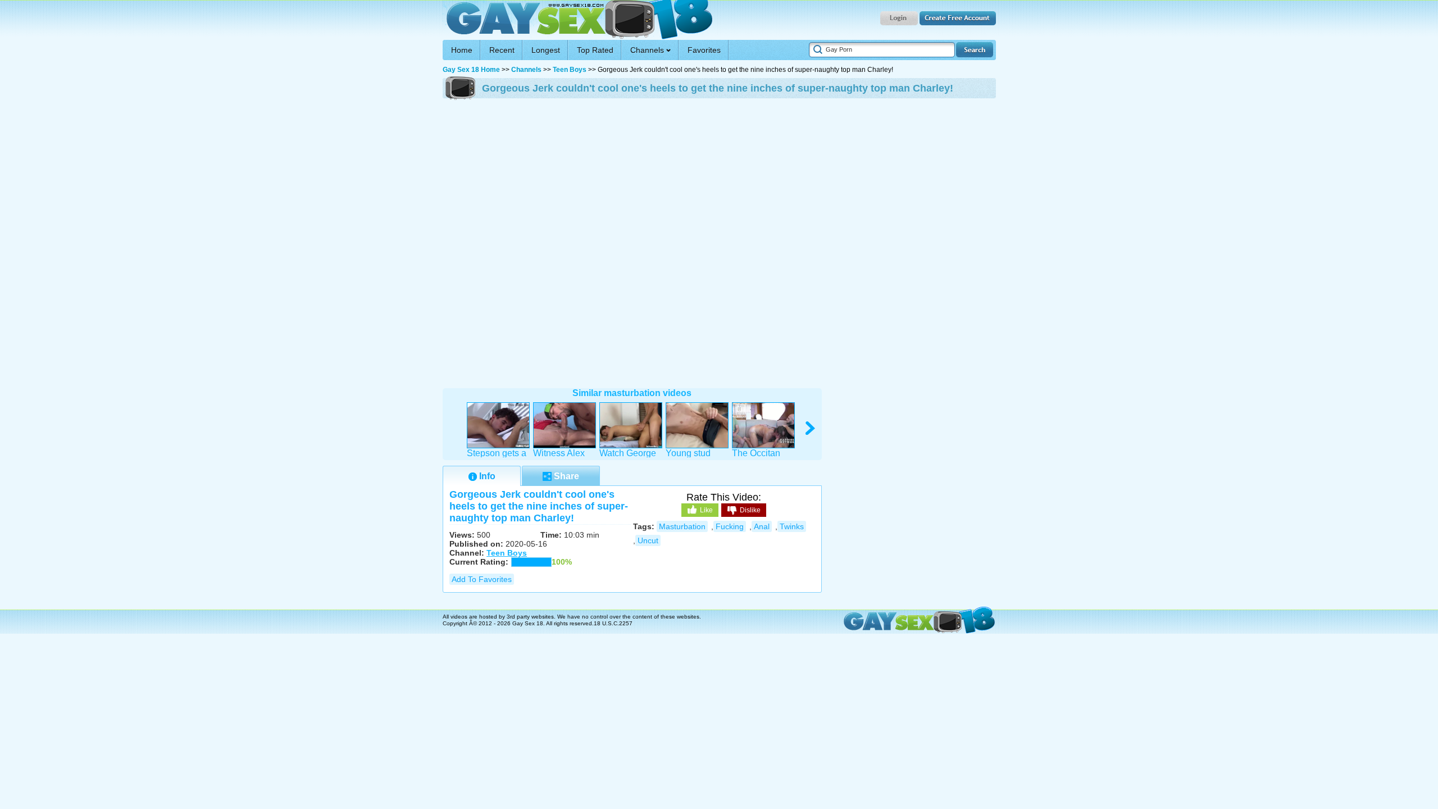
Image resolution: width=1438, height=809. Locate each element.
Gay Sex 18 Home (471, 70)
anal (762, 526)
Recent (502, 50)
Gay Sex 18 (578, 20)
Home (461, 50)
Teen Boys (569, 70)
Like (706, 510)
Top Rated (595, 50)
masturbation (682, 526)
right (811, 428)
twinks (792, 526)
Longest (545, 50)
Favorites (704, 50)
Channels (526, 70)
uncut (648, 540)
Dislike (750, 510)
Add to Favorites (482, 579)
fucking (730, 526)
